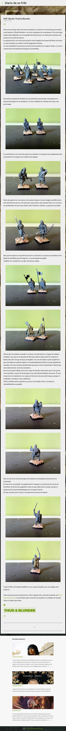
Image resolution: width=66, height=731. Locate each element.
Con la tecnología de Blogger (34, 728)
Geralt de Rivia (16, 710)
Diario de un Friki (15, 2)
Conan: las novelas (17, 656)
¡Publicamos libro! (17, 685)
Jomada (12, 598)
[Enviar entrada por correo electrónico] (4, 604)
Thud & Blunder (19, 610)
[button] (4, 24)
